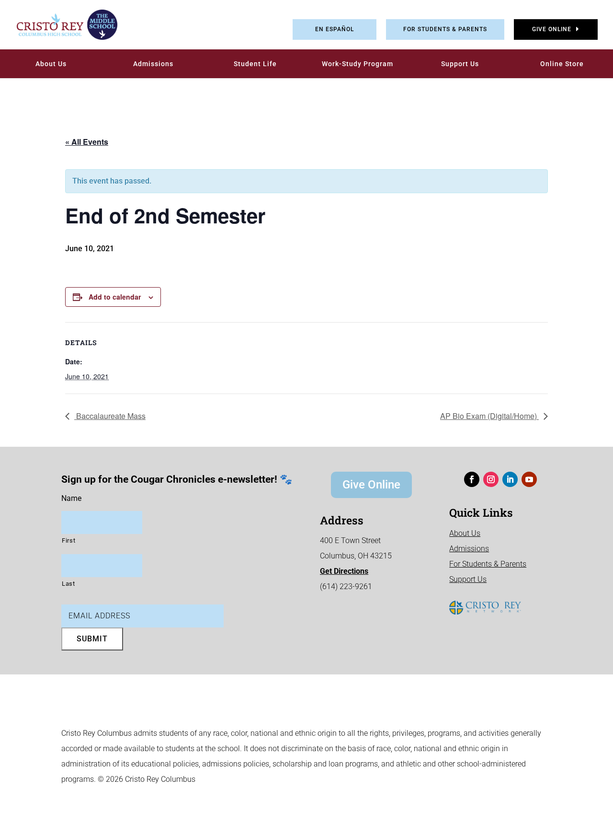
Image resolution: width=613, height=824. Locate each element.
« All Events (86, 141)
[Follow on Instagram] (491, 479)
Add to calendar (115, 297)
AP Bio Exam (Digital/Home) (489, 415)
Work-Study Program (357, 64)
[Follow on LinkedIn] (510, 479)
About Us (51, 64)
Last (68, 583)
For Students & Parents (445, 29)
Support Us (460, 64)
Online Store (562, 64)
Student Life (255, 64)
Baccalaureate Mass (110, 415)
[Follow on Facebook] (471, 479)
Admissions (153, 64)
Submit (92, 638)
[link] (60, 25)
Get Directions (344, 571)
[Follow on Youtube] (529, 479)
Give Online (551, 29)
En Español (334, 29)
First (68, 540)
